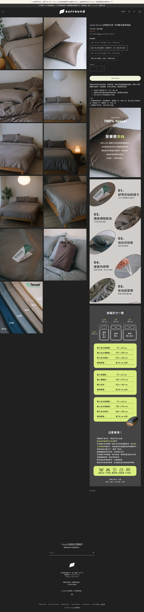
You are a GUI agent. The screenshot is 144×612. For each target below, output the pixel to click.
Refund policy (42, 604)
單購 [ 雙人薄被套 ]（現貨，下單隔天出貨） (103, 58)
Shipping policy (65, 604)
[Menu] (4, 11)
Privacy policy (86, 604)
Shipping (99, 34)
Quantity (92, 64)
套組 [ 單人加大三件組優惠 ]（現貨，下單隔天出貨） (106, 43)
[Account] (134, 11)
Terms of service (75, 604)
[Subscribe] (91, 552)
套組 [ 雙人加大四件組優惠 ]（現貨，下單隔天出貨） (106, 53)
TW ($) (123, 12)
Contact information (53, 604)
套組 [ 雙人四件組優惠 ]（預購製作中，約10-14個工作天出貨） (108, 48)
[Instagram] (72, 595)
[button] (129, 11)
